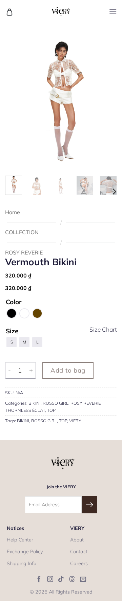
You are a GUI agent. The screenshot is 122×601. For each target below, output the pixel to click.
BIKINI (34, 403)
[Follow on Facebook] (39, 579)
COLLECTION (22, 232)
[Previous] (16, 101)
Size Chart (103, 330)
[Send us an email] (83, 579)
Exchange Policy (25, 552)
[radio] (11, 313)
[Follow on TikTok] (61, 579)
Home (12, 212)
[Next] (106, 101)
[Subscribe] (89, 504)
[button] (9, 12)
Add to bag (67, 370)
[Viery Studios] (61, 12)
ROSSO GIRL (55, 403)
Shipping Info (21, 563)
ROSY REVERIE (24, 252)
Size (12, 331)
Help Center (20, 540)
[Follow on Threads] (72, 579)
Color (13, 302)
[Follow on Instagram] (50, 579)
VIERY (75, 420)
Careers (79, 563)
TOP (51, 410)
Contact (78, 552)
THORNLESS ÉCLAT (25, 410)
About (77, 540)
